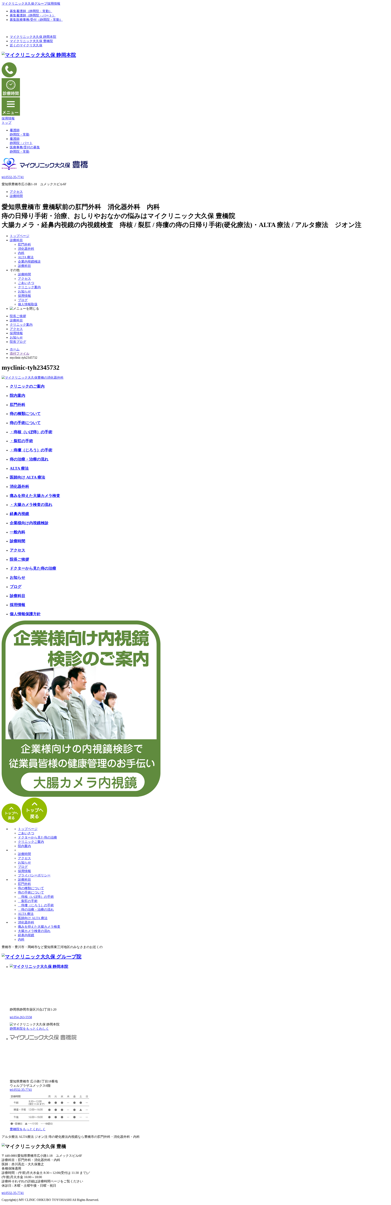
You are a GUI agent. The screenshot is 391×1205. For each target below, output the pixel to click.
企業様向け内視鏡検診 (29, 523)
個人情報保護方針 (25, 614)
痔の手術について (25, 423)
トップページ (19, 236)
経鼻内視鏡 (19, 514)
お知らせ (24, 291)
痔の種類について (25, 413)
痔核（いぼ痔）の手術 (36, 896)
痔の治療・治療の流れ (29, 459)
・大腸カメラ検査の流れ (31, 504)
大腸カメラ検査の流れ (34, 931)
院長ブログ (18, 341)
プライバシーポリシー (34, 875)
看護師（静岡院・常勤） (31, 11)
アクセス (16, 191)
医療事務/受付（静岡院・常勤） (36, 19)
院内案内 (17, 395)
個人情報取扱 (27, 304)
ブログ (23, 300)
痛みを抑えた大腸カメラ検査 (35, 495)
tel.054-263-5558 (21, 1017)
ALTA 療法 (26, 257)
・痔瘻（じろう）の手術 (31, 450)
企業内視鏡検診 (29, 261)
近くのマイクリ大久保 (26, 45)
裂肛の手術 (27, 901)
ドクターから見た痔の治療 (33, 568)
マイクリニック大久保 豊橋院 (31, 41)
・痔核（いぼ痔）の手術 (31, 432)
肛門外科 (24, 244)
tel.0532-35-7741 (13, 177)
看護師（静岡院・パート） (32, 15)
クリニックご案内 (31, 841)
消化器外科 (26, 248)
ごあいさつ (26, 283)
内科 (21, 253)
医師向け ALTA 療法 (27, 477)
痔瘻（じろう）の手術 (36, 905)
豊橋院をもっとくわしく (28, 1129)
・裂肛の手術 (21, 441)
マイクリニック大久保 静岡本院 (33, 36)
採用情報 (24, 295)
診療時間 (16, 196)
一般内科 (17, 532)
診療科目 (16, 240)
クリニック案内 (29, 287)
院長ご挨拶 (18, 316)
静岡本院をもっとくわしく (29, 1028)
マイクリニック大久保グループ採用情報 (31, 3)
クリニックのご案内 (27, 386)
